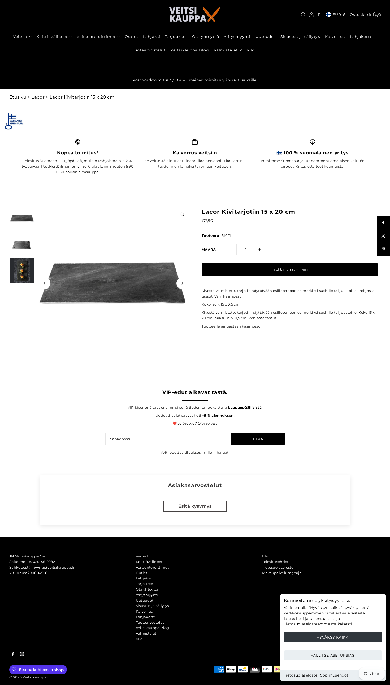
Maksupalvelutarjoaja (282, 573)
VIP (139, 639)
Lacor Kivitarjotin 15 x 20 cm (82, 97)
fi (320, 14)
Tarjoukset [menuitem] (176, 36)
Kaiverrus (144, 611)
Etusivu (17, 97)
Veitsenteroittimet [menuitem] (96, 36)
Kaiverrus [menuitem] (335, 36)
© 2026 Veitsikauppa (27, 677)
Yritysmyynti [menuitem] (237, 36)
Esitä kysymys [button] (195, 506)
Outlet (142, 573)
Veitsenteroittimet (152, 567)
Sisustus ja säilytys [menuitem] (300, 36)
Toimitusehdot (275, 562)
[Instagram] (22, 654)
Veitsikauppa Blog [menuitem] (190, 50)
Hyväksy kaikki (333, 637)
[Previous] (44, 283)
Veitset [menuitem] (20, 36)
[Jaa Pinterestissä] (383, 249)
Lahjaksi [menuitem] (151, 36)
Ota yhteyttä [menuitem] (205, 36)
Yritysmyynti (147, 595)
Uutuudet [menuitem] (265, 36)
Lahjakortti (146, 617)
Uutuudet (145, 600)
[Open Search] (303, 14)
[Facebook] (13, 654)
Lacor (38, 97)
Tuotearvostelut (150, 622)
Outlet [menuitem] (131, 36)
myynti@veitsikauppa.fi (52, 567)
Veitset (142, 556)
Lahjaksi (143, 578)
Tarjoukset (145, 584)
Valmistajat (146, 633)
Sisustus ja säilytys (152, 606)
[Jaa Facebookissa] (383, 222)
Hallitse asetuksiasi (333, 655)
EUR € (339, 14)
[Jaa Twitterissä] (383, 236)
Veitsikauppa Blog (152, 628)
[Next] (182, 283)
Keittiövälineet (149, 562)
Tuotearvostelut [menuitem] (149, 50)
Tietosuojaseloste (301, 675)
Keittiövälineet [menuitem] (52, 36)
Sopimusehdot (334, 675)
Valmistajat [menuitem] (226, 50)
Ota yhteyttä (147, 589)
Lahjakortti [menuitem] (361, 36)
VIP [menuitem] (250, 50)
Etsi (265, 556)
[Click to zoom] (182, 214)
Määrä (209, 249)
